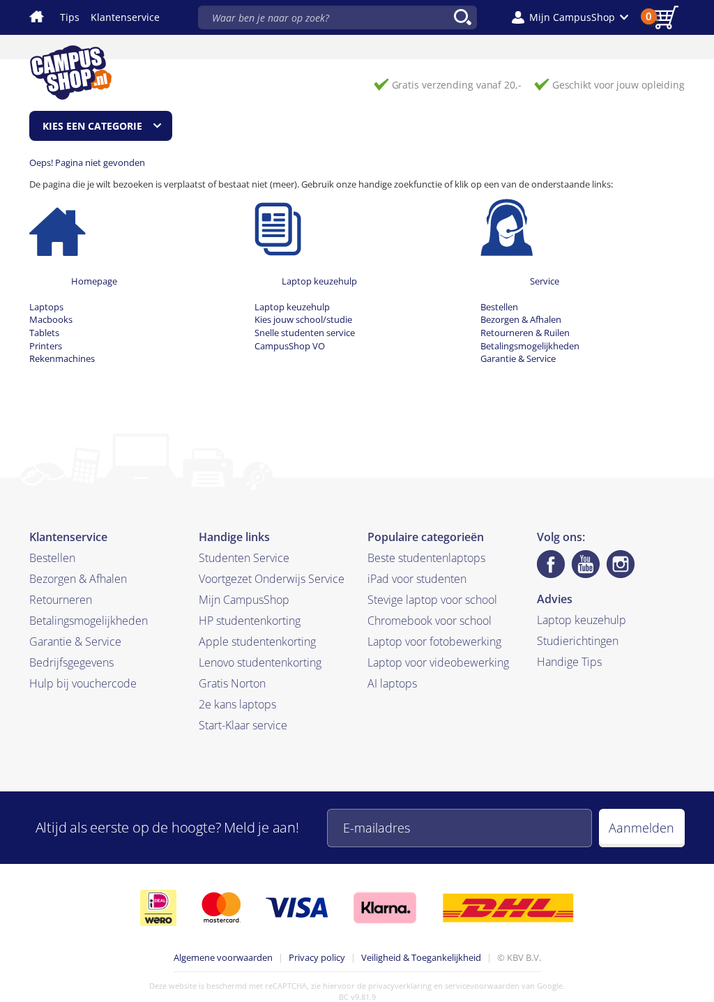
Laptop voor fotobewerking (434, 641)
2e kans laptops (237, 704)
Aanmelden (641, 827)
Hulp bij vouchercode (83, 683)
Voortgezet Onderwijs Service (271, 578)
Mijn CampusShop (244, 599)
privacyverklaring (400, 985)
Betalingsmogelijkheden (529, 346)
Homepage (94, 281)
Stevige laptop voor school (432, 599)
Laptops (46, 307)
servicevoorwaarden (482, 985)
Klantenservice (125, 17)
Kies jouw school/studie (303, 319)
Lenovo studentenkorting (260, 662)
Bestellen (499, 307)
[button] (570, 17)
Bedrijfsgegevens (71, 662)
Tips (69, 17)
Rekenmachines (62, 358)
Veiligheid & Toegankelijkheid (421, 957)
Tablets (44, 332)
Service (544, 281)
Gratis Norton (232, 683)
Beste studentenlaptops (426, 557)
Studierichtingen (577, 640)
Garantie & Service (518, 358)
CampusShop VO (290, 346)
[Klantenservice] (506, 226)
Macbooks (51, 319)
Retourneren (60, 599)
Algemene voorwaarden (223, 957)
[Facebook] (551, 564)
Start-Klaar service (243, 725)
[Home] (57, 226)
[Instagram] (621, 564)
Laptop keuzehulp (319, 281)
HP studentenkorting (250, 620)
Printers (45, 346)
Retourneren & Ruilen (525, 332)
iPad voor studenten (416, 578)
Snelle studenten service (305, 332)
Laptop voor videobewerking (438, 662)
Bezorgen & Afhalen (520, 319)
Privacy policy (317, 957)
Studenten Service (244, 557)
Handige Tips (569, 661)
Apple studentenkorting (257, 641)
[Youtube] (586, 564)
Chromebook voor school (429, 620)
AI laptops (392, 683)
